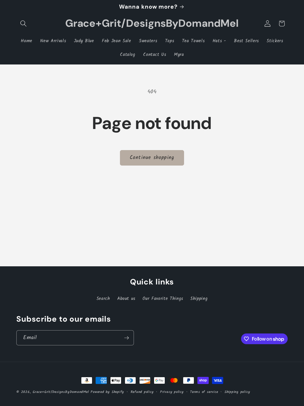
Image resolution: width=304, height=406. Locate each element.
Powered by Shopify (107, 392)
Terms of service (204, 392)
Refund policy (142, 392)
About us (126, 298)
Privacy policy (172, 392)
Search (103, 298)
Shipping (199, 298)
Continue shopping (152, 158)
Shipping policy (237, 392)
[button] (23, 23)
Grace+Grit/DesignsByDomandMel (61, 392)
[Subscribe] (126, 338)
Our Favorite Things (162, 298)
